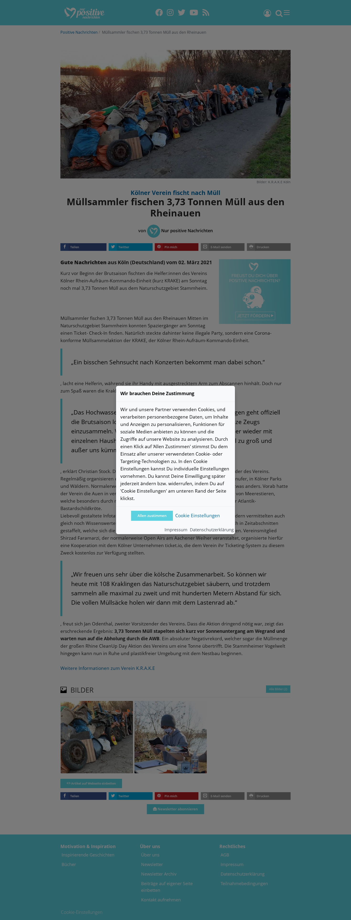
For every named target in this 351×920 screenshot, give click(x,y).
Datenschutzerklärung (212, 530)
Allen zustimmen (152, 515)
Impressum (176, 530)
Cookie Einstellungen (197, 515)
